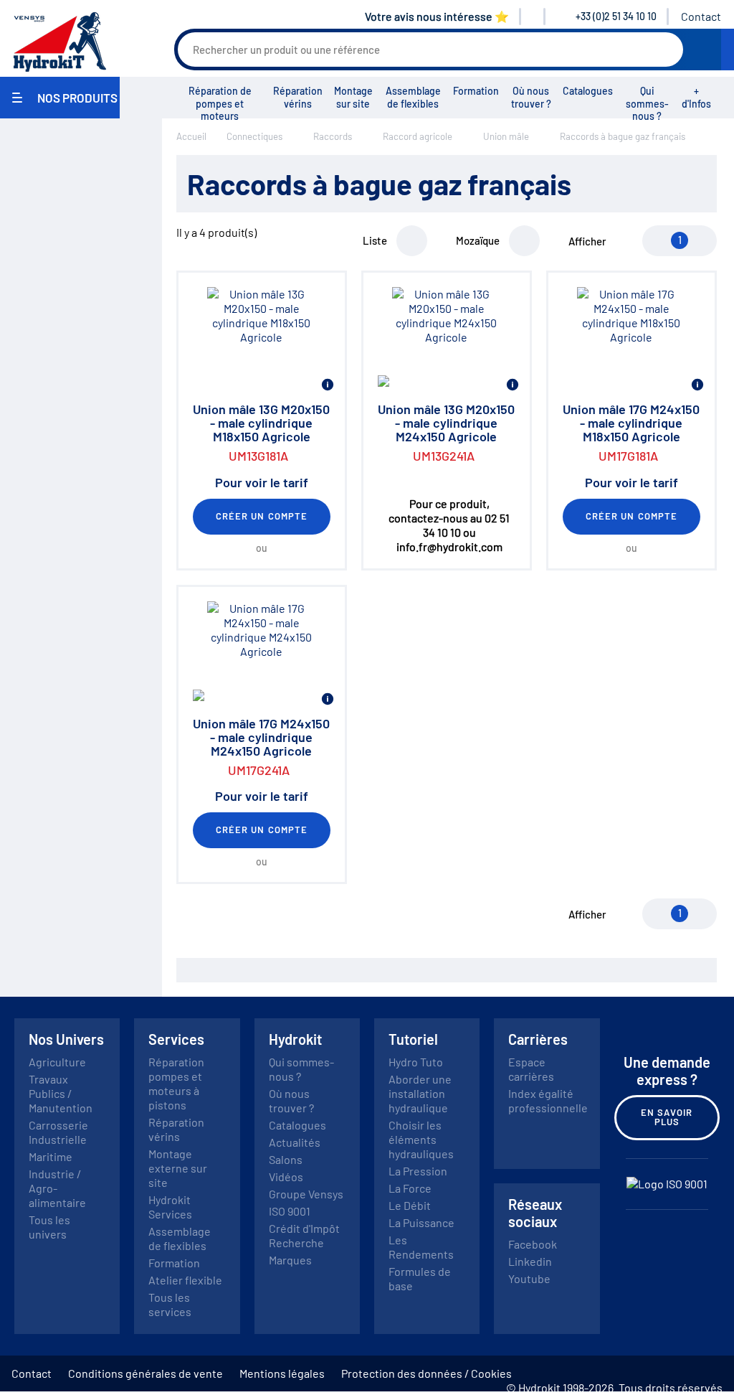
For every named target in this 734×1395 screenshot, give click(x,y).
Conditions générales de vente (145, 1373)
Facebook (532, 1244)
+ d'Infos (696, 97)
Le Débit (410, 1205)
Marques (290, 1260)
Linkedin (530, 1261)
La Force (410, 1188)
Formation (476, 91)
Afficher (587, 241)
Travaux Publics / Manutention (60, 1093)
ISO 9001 (289, 1211)
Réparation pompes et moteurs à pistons (176, 1083)
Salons (285, 1159)
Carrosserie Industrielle (58, 1132)
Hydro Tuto (416, 1061)
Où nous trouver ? (531, 97)
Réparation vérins (298, 97)
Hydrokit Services (170, 1207)
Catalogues (588, 91)
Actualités (294, 1142)
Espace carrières (531, 1069)
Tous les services (169, 1304)
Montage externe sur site (177, 1168)
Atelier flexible (185, 1280)
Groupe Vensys (306, 1194)
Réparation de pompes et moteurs (220, 103)
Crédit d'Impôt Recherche (304, 1235)
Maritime (50, 1156)
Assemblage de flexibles (413, 97)
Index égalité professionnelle (548, 1100)
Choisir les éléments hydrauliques (421, 1139)
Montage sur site (353, 97)
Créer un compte (262, 516)
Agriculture (57, 1061)
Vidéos (286, 1176)
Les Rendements (421, 1247)
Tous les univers (49, 1227)
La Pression (418, 1171)
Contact (701, 16)
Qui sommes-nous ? (647, 103)
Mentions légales (282, 1373)
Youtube (529, 1278)
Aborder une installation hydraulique (420, 1093)
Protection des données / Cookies (426, 1373)
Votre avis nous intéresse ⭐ (437, 16)
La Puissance (421, 1222)
